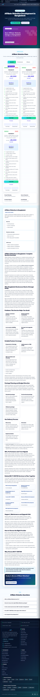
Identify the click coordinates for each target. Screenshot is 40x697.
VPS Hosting (23, 641)
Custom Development (5, 658)
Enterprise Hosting (24, 637)
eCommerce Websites (5, 655)
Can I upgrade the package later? (11, 614)
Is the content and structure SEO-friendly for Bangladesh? (17, 606)
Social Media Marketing (24, 655)
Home (15, 4)
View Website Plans (15, 22)
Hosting (20, 4)
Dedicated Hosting (24, 644)
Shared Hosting (23, 632)
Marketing (34, 4)
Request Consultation (11, 582)
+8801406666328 (7, 643)
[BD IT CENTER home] (3, 4)
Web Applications (5, 660)
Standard (12, 62)
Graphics (31, 4)
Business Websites (5, 653)
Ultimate (28, 62)
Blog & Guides (4, 669)
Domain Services (5, 667)
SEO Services (23, 653)
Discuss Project (25, 22)
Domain (17, 4)
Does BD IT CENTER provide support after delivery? (15, 610)
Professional (20, 62)
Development (24, 4)
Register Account (5, 674)
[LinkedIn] (35, 694)
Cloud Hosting (23, 639)
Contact (38, 4)
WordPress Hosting (24, 636)
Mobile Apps (23, 660)
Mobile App (28, 4)
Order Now (11, 117)
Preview (11, 120)
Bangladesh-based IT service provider (10, 647)
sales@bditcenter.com (7, 645)
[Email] (37, 694)
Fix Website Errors (5, 662)
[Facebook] (33, 694)
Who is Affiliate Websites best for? (12, 599)
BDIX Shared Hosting (24, 634)
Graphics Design (23, 658)
